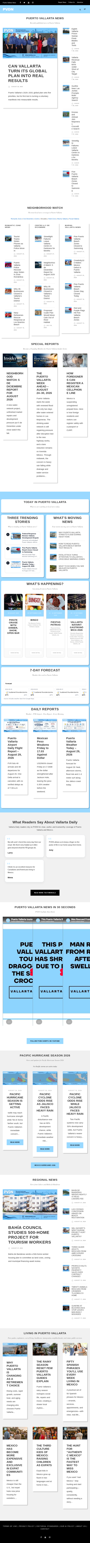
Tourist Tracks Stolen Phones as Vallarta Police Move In (19, 243)
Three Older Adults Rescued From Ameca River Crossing (79, 1251)
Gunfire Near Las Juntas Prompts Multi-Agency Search (76, 93)
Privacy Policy (27, 1526)
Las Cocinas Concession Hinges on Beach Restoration (78, 1213)
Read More (15, 1142)
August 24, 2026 (15, 1090)
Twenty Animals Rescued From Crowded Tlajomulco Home (79, 1291)
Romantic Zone (16, 219)
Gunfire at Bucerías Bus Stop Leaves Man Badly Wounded (78, 1310)
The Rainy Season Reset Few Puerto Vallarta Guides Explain (45, 1371)
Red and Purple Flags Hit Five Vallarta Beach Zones (79, 314)
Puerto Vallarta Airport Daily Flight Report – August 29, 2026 (15, 748)
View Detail (15, 652)
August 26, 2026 (80, 1221)
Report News (62, 2)
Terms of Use (10, 1526)
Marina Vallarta (62, 219)
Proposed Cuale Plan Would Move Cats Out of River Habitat (49, 316)
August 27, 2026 (17, 1248)
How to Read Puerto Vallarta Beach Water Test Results (70, 546)
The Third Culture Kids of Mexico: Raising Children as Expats (44, 1455)
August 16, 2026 (75, 1090)
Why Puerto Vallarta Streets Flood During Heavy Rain (70, 535)
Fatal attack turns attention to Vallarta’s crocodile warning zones (72, 557)
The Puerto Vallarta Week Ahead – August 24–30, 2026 (44, 383)
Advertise (80, 2)
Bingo (34, 620)
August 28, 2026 (17, 86)
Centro (36, 219)
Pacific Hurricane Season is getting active (15, 1101)
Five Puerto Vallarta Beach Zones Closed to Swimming (76, 181)
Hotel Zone (52, 219)
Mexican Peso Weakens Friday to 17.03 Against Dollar (43, 748)
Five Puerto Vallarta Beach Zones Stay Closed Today (79, 290)
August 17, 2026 (80, 1299)
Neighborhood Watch (45, 207)
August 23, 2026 (80, 1259)
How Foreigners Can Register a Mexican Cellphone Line (75, 383)
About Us (81, 1526)
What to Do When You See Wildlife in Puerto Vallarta (71, 568)
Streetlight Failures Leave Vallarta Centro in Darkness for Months (76, 150)
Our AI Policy (67, 1526)
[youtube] (28, 2)
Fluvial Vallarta (74, 219)
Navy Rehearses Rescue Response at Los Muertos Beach (19, 319)
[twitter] (24, 2)
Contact (45, 1529)
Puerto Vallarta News (45, 18)
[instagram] (32, 2)
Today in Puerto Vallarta (45, 502)
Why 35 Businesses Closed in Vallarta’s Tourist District (19, 295)
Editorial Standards (48, 1526)
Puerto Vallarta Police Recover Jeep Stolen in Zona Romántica (19, 270)
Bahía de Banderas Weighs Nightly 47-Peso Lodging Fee (79, 1194)
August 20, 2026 (45, 1090)
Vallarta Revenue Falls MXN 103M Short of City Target (75, 65)
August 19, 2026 (80, 1280)
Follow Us (71, 2)
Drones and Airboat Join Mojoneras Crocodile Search (76, 120)
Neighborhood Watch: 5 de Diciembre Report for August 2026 (49, 269)
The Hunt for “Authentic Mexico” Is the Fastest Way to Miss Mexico (74, 1458)
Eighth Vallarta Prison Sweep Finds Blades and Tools (75, 37)
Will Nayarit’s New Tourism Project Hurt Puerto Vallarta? (78, 1232)
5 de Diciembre (28, 219)
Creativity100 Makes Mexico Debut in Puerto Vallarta (79, 266)
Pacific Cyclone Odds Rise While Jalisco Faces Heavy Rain (75, 1104)
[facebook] (20, 2)
